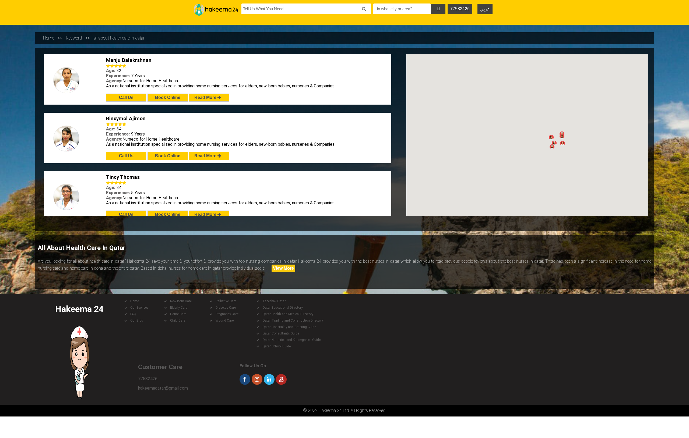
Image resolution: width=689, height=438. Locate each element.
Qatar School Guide (276, 346)
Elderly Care (178, 307)
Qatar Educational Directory (282, 307)
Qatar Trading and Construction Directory (293, 320)
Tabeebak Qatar (274, 301)
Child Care (177, 320)
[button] (554, 143)
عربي (485, 9)
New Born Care (181, 301)
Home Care (178, 314)
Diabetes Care (226, 307)
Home (48, 38)
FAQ (133, 314)
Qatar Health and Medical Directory (287, 314)
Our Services (139, 307)
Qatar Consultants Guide (280, 333)
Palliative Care (226, 301)
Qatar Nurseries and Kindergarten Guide (291, 340)
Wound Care (225, 320)
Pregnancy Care (227, 314)
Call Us (126, 97)
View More (283, 268)
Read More (205, 97)
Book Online (167, 97)
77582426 (460, 8)
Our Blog (136, 320)
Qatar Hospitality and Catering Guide (289, 327)
